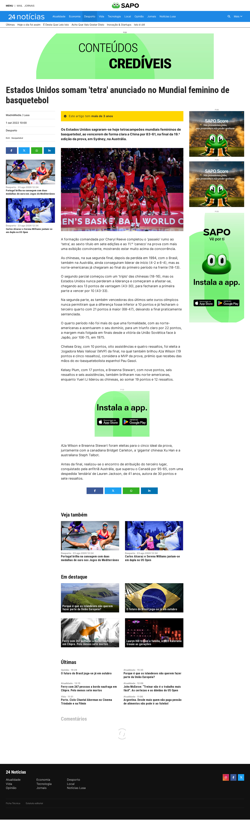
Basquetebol (17, 138)
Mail (20, 6)
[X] (241, 777)
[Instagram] (226, 777)
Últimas (68, 662)
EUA (8, 138)
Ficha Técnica (13, 803)
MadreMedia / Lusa (17, 115)
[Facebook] (233, 777)
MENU (9, 6)
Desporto (11, 130)
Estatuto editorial (34, 803)
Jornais (29, 6)
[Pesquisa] (229, 16)
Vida (63, 696)
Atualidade (129, 670)
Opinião (65, 670)
